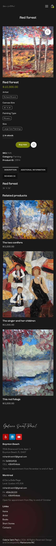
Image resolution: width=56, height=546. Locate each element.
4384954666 (14, 464)
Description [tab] (10, 170)
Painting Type (9, 113)
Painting (17, 156)
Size (5, 124)
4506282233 (11, 492)
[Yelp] (6, 437)
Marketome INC (27, 542)
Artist (5, 92)
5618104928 (11, 461)
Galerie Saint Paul (11, 540)
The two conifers (13, 243)
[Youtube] (19, 437)
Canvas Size (9, 103)
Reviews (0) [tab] (10, 176)
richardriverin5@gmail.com (15, 456)
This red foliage (11, 399)
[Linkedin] (12, 437)
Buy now (23, 145)
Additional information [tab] (33, 170)
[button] (48, 32)
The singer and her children (19, 321)
